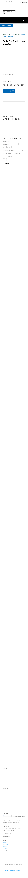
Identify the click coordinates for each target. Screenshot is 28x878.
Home (4, 34)
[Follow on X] (6, 2)
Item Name (6, 150)
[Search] (4, 13)
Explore (7, 222)
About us (5, 794)
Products (5, 796)
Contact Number (7, 153)
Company (5, 844)
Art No (4, 147)
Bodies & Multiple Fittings (13, 34)
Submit (7, 163)
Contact (5, 848)
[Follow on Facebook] (4, 2)
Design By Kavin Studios (13, 870)
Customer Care (7, 798)
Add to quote (6, 25)
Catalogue (5, 799)
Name (4, 141)
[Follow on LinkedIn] (12, 2)
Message (5, 158)
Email (4, 144)
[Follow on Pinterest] (9, 2)
